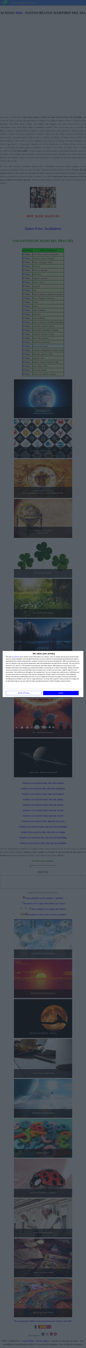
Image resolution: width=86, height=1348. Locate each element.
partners (17, 656)
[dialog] (43, 674)
